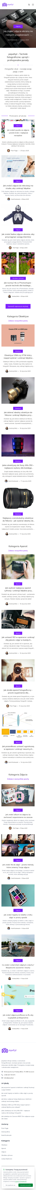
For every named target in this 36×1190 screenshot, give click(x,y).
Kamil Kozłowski (6, 1135)
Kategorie (5, 1141)
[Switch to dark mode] (29, 4)
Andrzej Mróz (5, 1132)
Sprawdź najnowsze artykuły (18, 306)
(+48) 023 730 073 (9, 1075)
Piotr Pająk (4, 1128)
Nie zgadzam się (10, 1185)
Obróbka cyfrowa (18, 278)
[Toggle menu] (33, 5)
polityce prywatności (20, 1181)
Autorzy (4, 1124)
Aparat (18, 584)
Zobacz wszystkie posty (18, 321)
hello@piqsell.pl (9, 1078)
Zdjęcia (18, 26)
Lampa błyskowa (6, 1159)
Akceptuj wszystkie (25, 1185)
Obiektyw (18, 351)
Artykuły (5, 1083)
